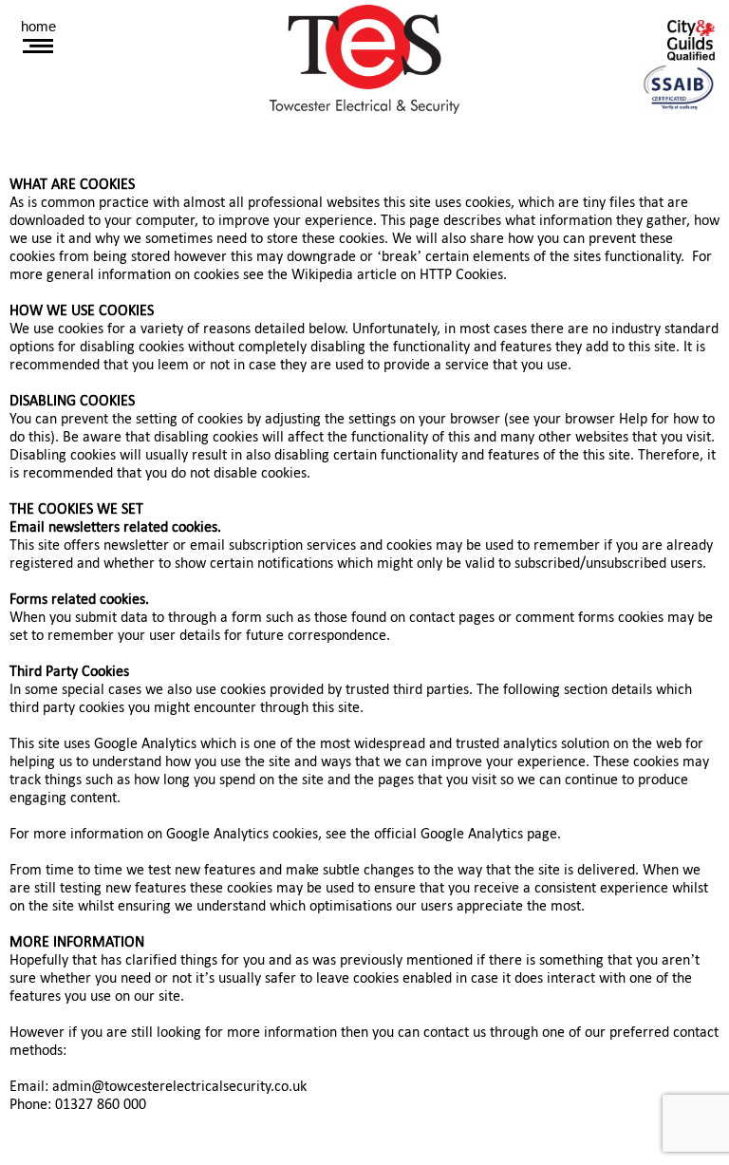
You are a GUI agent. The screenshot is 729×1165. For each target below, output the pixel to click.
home (38, 26)
